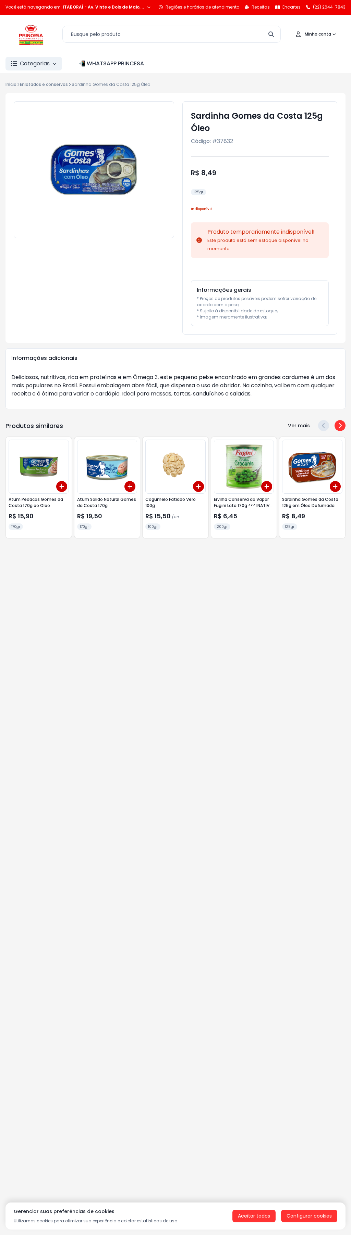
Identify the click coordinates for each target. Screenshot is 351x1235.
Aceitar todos (254, 1215)
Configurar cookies (309, 1215)
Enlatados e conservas (44, 84)
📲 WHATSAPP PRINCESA (111, 63)
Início (10, 84)
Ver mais (299, 425)
